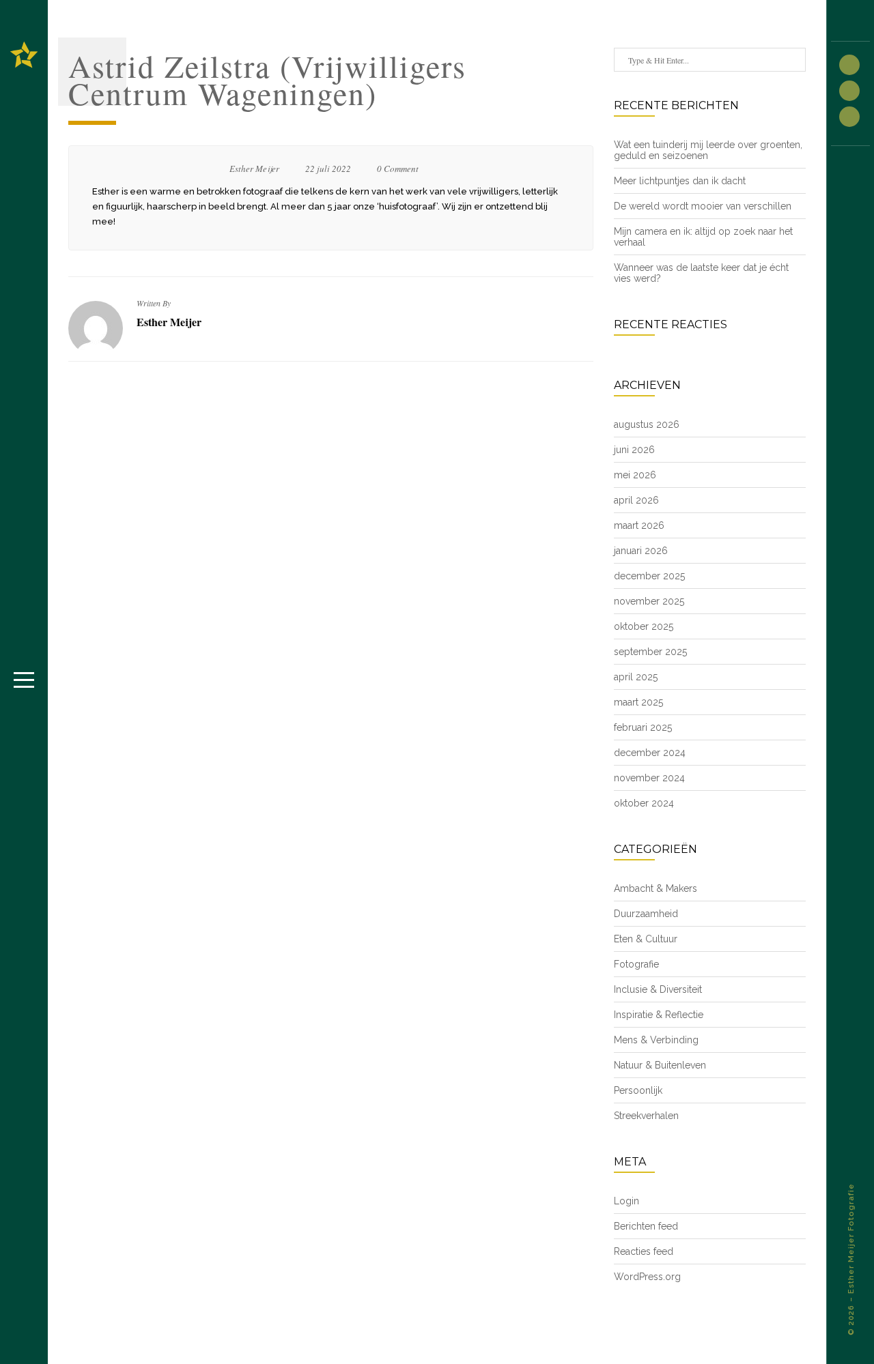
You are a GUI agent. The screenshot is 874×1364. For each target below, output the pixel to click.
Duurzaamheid (646, 913)
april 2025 (636, 676)
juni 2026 (634, 449)
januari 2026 (641, 550)
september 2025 (650, 651)
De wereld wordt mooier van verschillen (702, 206)
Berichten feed (646, 1226)
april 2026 (636, 500)
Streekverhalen (646, 1115)
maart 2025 (638, 702)
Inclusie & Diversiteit (658, 989)
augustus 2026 (646, 424)
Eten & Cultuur (645, 938)
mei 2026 (635, 474)
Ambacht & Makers (655, 888)
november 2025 (649, 601)
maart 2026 (639, 525)
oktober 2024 (644, 803)
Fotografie (636, 964)
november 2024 (649, 777)
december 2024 (650, 752)
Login (626, 1200)
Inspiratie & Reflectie (658, 1014)
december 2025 (649, 575)
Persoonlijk (638, 1090)
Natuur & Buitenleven (660, 1065)
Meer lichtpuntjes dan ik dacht (680, 180)
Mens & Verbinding (656, 1039)
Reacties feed (643, 1251)
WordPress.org (647, 1276)
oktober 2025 (643, 626)
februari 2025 (643, 727)
